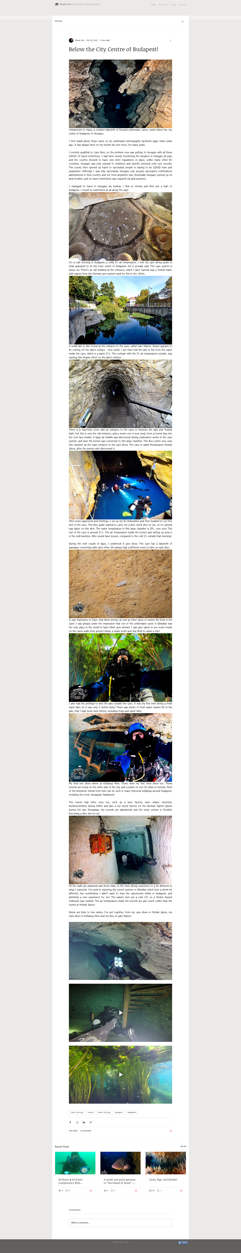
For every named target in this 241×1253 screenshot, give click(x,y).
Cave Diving (77, 1112)
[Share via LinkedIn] (84, 1122)
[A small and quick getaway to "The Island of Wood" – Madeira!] (120, 1163)
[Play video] (120, 951)
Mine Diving (104, 1112)
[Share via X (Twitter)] (77, 1122)
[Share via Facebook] (70, 1122)
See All (183, 1146)
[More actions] (170, 40)
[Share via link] (90, 1122)
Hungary (119, 1112)
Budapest (132, 1112)
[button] (182, 21)
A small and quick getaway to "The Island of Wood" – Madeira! (120, 1181)
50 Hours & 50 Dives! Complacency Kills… (70, 1181)
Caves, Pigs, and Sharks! (163, 1179)
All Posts (58, 21)
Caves (90, 1112)
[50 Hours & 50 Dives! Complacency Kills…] (75, 1163)
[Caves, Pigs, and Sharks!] (166, 1163)
